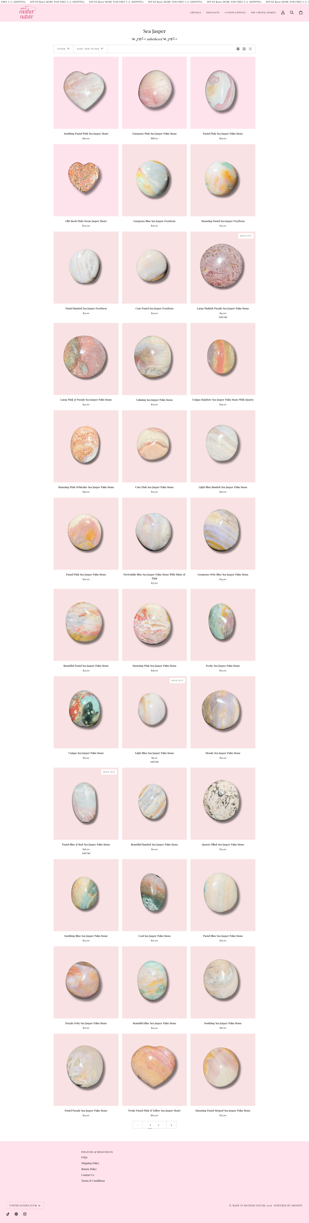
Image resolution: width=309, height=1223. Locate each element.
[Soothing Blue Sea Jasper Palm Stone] (86, 895)
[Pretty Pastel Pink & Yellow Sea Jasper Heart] (154, 1070)
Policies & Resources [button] (97, 1151)
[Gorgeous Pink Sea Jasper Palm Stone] (154, 93)
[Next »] (171, 1125)
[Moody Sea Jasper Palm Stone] (222, 712)
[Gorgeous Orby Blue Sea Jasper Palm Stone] (222, 534)
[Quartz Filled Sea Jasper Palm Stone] (222, 804)
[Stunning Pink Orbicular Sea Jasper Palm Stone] (86, 446)
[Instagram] (24, 1214)
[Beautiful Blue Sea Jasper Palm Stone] (154, 982)
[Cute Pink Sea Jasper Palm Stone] (154, 446)
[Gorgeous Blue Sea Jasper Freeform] (154, 180)
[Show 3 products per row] (244, 49)
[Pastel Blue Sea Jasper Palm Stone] (222, 895)
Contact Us (87, 1175)
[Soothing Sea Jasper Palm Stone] (222, 982)
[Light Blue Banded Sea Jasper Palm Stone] (222, 446)
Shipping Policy (90, 1163)
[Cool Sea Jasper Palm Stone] (154, 895)
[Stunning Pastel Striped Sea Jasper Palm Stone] (222, 1070)
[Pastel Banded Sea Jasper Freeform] (86, 268)
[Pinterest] (16, 1214)
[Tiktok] (7, 1214)
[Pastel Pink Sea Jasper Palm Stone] (222, 93)
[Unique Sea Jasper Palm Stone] (86, 712)
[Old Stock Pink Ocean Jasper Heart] (86, 180)
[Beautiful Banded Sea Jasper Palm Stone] (154, 804)
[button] (195, 12)
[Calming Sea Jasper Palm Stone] (154, 359)
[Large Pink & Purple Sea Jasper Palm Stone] (86, 359)
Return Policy (89, 1169)
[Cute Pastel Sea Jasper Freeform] (154, 268)
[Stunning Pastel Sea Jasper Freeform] (222, 180)
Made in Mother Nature (249, 1205)
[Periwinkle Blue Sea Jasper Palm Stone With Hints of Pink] (154, 534)
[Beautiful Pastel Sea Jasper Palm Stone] (86, 625)
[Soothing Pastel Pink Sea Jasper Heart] (86, 93)
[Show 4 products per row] (251, 49)
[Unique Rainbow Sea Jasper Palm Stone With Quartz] (222, 359)
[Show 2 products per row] (238, 49)
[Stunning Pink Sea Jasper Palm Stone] (154, 625)
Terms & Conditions (93, 1180)
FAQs (84, 1157)
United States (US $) (23, 1205)
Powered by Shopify (288, 1205)
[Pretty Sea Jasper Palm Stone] (222, 625)
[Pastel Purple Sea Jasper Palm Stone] (86, 1070)
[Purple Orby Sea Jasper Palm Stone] (86, 982)
